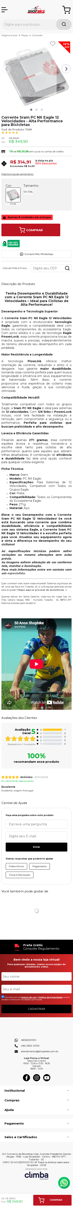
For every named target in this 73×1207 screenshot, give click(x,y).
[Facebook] (26, 1080)
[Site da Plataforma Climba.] (36, 1174)
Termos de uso (28, 997)
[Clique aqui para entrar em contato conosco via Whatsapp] (64, 1183)
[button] (31, 110)
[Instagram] (36, 1080)
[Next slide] (66, 68)
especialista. (16, 573)
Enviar (36, 847)
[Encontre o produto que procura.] (64, 24)
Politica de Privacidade (50, 997)
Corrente (37, 35)
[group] (36, 946)
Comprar (34, 230)
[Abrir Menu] (4, 9)
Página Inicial (9, 35)
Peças (25, 35)
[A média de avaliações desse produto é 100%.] (9, 132)
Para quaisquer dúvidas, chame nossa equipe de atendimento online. (36, 965)
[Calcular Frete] (67, 268)
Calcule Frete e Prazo (14, 268)
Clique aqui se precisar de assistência (40, 590)
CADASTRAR (36, 1008)
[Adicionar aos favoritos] (52, 43)
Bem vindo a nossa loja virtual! (37, 959)
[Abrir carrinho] (66, 10)
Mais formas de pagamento (17, 174)
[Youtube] (46, 1080)
